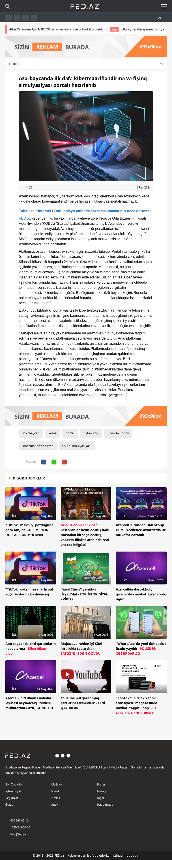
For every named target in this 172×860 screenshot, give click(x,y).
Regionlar (11, 798)
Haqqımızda (105, 804)
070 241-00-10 (19, 820)
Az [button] (160, 18)
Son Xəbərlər (13, 784)
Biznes (101, 784)
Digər (100, 798)
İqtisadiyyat (13, 791)
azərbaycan (31, 433)
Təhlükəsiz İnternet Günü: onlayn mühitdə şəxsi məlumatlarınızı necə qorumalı (85, 211)
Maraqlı (102, 791)
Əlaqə (9, 804)
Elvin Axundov (118, 433)
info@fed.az (18, 834)
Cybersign (91, 433)
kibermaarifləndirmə (37, 446)
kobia (53, 433)
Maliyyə (56, 784)
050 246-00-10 (20, 827)
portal (70, 433)
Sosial (55, 791)
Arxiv (54, 804)
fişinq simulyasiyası (76, 446)
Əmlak (55, 798)
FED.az (25, 218)
